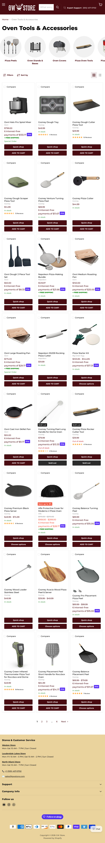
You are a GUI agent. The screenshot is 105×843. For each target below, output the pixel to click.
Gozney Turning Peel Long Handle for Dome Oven (52, 430)
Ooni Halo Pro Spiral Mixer (17, 122)
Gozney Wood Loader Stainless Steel (15, 591)
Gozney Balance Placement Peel (80, 673)
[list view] (100, 75)
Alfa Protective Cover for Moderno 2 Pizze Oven (50, 509)
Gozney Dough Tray (48, 122)
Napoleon (42, 280)
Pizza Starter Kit (80, 353)
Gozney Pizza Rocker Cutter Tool (83, 430)
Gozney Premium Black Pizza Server (16, 509)
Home (5, 19)
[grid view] (94, 75)
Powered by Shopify (52, 838)
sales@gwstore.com (15, 776)
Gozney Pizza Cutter (82, 198)
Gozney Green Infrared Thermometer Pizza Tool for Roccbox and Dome (17, 674)
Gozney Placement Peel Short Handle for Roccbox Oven (51, 674)
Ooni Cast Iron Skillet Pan (17, 429)
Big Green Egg (78, 356)
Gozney (41, 125)
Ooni (6, 125)
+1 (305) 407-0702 (13, 771)
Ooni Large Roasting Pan (17, 353)
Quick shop (18, 147)
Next (63, 721)
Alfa (39, 514)
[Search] (57, 7)
